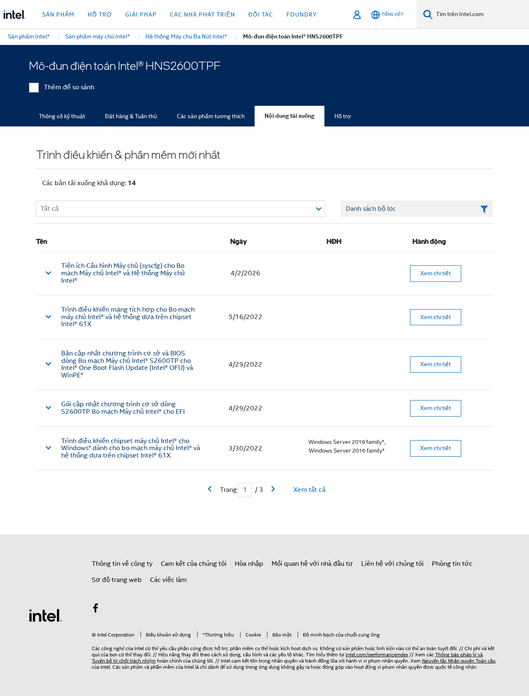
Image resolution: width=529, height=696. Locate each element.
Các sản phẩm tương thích (211, 116)
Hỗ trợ (342, 116)
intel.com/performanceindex (377, 654)
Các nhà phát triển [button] (202, 14)
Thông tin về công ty (122, 564)
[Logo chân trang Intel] (45, 615)
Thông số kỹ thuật (62, 116)
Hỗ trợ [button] (100, 14)
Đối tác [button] (260, 14)
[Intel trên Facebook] (95, 609)
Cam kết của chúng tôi (193, 564)
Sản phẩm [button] (58, 14)
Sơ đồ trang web (117, 580)
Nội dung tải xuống (289, 116)
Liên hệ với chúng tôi (392, 564)
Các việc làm (168, 580)
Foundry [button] (301, 14)
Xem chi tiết (435, 273)
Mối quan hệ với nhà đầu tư (312, 564)
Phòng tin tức (452, 564)
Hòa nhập (249, 564)
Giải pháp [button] (141, 14)
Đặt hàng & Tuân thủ (131, 116)
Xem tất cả (309, 490)
